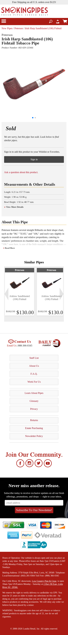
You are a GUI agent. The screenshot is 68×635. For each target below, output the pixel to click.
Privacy (34, 409)
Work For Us (34, 381)
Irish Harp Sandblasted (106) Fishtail (43, 28)
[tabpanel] (19, 292)
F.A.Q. (34, 373)
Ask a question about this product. (21, 172)
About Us (34, 366)
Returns (34, 420)
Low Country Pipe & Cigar (44, 581)
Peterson (18, 28)
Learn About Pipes (34, 393)
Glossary (34, 401)
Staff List (34, 358)
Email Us (11, 345)
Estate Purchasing (34, 428)
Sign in (34, 159)
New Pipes (7, 28)
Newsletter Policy (34, 436)
